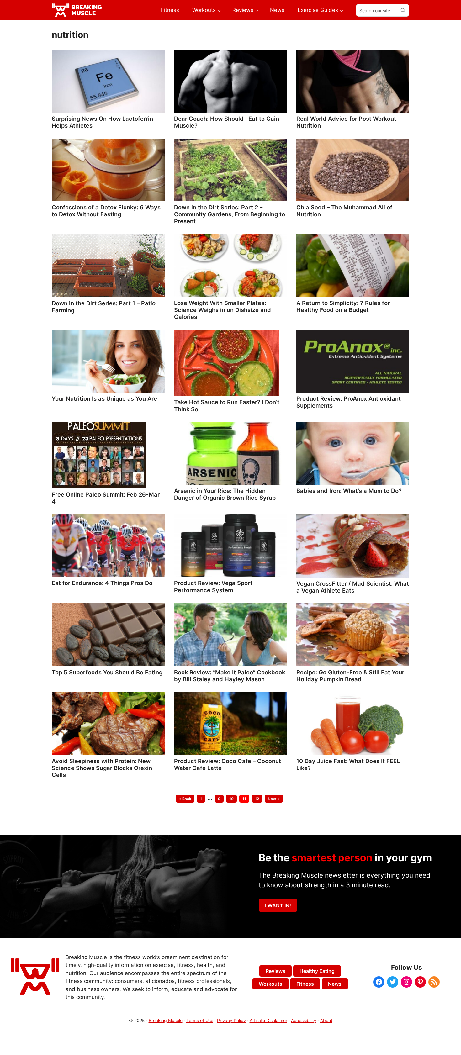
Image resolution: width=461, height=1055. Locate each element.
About (326, 1020)
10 (233, 799)
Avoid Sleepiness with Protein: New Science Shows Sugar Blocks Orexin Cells (102, 767)
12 (258, 799)
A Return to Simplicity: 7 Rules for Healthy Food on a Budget (343, 306)
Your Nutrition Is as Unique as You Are (104, 398)
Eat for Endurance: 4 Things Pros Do (102, 582)
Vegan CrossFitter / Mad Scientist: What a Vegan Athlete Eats (352, 587)
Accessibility (303, 1020)
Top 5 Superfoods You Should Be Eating (107, 672)
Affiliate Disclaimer (268, 1020)
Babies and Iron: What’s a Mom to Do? (349, 490)
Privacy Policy (231, 1020)
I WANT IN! (278, 905)
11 (245, 799)
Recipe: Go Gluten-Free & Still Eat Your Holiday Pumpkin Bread (350, 676)
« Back (185, 798)
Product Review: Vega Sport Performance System (213, 586)
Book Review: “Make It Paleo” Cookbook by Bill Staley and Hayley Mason (229, 676)
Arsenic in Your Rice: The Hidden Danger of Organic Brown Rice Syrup (225, 494)
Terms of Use (199, 1020)
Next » (274, 798)
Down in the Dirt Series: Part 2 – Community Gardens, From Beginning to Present (229, 214)
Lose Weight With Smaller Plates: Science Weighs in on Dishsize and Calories (222, 309)
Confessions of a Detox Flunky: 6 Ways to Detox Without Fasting (106, 211)
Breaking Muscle (166, 1020)
